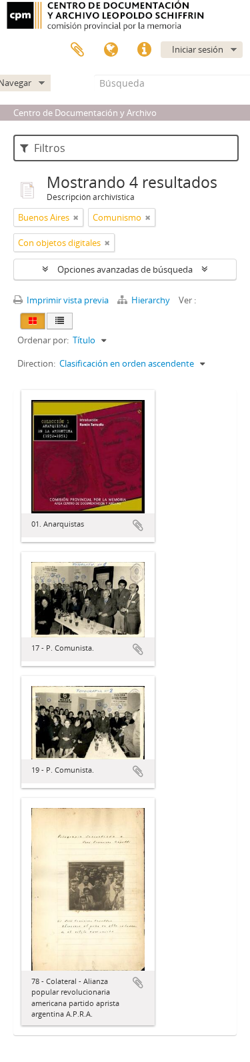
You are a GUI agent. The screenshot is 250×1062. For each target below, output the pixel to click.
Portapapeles (77, 50)
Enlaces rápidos (144, 50)
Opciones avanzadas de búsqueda (125, 269)
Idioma (110, 50)
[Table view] (60, 321)
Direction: (36, 363)
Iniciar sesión (197, 49)
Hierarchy (150, 300)
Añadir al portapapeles (138, 525)
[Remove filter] (76, 217)
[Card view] (32, 321)
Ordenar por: (43, 340)
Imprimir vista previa (67, 300)
